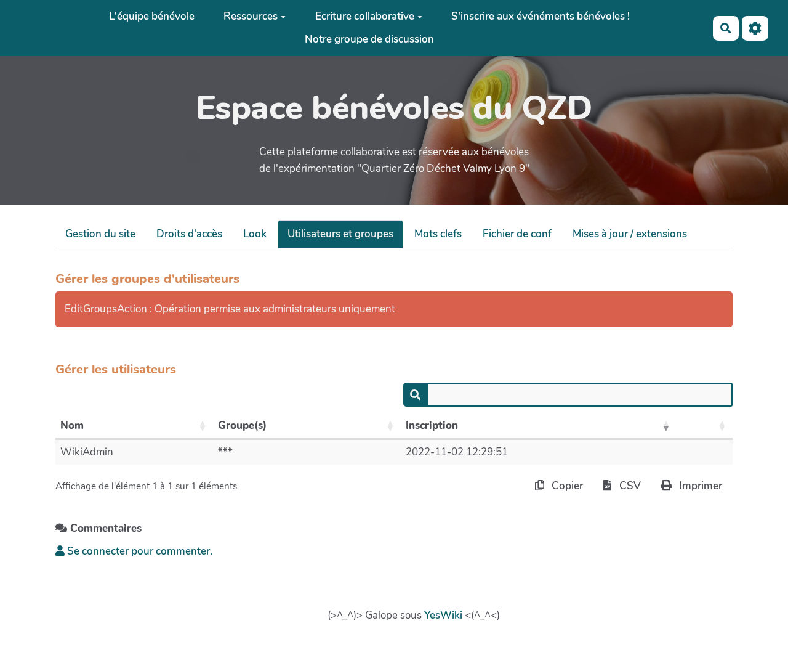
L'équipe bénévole (152, 16)
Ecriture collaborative (364, 16)
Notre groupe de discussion (369, 39)
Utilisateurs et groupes (340, 234)
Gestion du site (100, 234)
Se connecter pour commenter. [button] (138, 551)
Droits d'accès (189, 234)
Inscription (432, 425)
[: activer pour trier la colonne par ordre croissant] (705, 426)
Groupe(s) (242, 425)
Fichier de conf (517, 234)
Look (255, 234)
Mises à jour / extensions (630, 234)
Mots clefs (438, 234)
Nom (72, 425)
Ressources (250, 16)
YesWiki (443, 615)
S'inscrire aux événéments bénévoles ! (540, 16)
